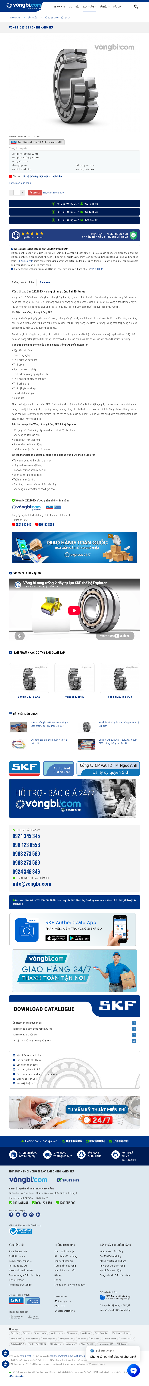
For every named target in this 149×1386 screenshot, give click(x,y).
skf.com (61, 1306)
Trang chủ (59, 6)
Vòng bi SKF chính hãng (111, 1251)
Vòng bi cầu (14, 1333)
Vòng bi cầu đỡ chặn (101, 1333)
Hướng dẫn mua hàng (20, 183)
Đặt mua (36, 192)
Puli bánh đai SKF (110, 1339)
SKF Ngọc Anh (122, 1344)
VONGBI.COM (96, 269)
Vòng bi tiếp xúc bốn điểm (120, 1333)
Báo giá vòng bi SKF (87, 1344)
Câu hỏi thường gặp (64, 1261)
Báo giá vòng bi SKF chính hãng (24, 1275)
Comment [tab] (45, 282)
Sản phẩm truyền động (111, 1270)
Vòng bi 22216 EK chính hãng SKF (31, 27)
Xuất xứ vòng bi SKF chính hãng (115, 1310)
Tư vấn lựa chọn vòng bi (20, 1284)
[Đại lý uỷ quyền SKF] (36, 508)
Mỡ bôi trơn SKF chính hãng (113, 1261)
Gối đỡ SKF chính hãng (110, 1256)
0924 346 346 (26, 872)
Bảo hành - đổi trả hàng (66, 1256)
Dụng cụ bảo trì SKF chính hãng (115, 1275)
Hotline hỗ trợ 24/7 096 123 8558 (77, 211)
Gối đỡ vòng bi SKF (31, 1339)
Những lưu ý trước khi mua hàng (70, 1284)
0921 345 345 (26, 836)
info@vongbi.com (32, 884)
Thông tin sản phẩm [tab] (23, 282)
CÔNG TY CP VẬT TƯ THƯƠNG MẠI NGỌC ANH (68, 1356)
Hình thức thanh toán (65, 1270)
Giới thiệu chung (17, 1256)
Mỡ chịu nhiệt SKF (49, 1339)
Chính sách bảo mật (64, 1251)
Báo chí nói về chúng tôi (20, 1261)
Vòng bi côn (26, 1333)
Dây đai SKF (94, 1339)
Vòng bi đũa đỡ (72, 1333)
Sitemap (58, 1275)
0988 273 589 (26, 854)
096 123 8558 (26, 845)
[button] (136, 7)
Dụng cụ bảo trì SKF (66, 1339)
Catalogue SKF (71, 1344)
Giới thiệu (74, 6)
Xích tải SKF (81, 1339)
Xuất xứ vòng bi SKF (17, 1344)
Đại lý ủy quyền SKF (18, 1251)
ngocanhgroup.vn (66, 1310)
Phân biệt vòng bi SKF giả (37, 1344)
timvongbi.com (64, 1301)
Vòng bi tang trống (40, 1333)
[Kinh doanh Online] (5, 1354)
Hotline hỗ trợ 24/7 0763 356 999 (77, 220)
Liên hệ (58, 1280)
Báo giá (117, 6)
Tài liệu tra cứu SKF (18, 1265)
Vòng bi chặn (86, 1333)
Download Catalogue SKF (21, 1270)
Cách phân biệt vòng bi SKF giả (115, 1305)
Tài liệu (104, 6)
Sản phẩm (88, 6)
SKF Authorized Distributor (21, 1193)
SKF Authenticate (25, 261)
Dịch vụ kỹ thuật (16, 1280)
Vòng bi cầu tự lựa (57, 1333)
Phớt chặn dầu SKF (127, 1339)
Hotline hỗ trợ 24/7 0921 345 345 (77, 203)
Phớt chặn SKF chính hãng (112, 1265)
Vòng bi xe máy (16, 1339)
